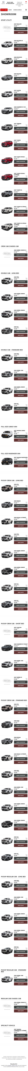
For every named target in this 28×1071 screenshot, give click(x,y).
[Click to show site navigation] (26, 9)
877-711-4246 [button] (4, 9)
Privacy (16, 1065)
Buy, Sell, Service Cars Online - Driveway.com (16, 1058)
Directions (15, 1056)
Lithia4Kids (14, 1057)
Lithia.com (9, 1057)
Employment (4, 1057)
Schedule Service (17, 9)
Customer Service (20, 1057)
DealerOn (9, 1065)
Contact (4, 1056)
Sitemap (13, 1065)
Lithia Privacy (9, 1056)
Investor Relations (21, 1056)
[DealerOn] (13, 1063)
